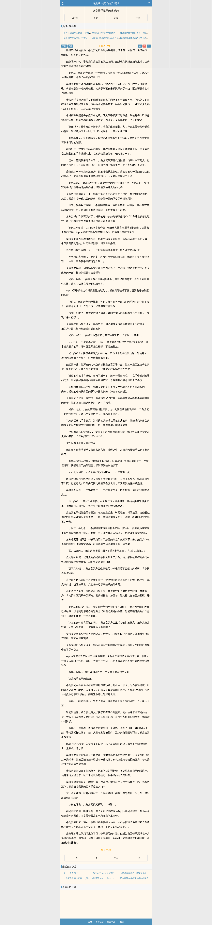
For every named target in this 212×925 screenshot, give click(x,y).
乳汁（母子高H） (71, 873)
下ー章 (137, 858)
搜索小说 (111, 921)
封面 (116, 858)
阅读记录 (99, 921)
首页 (90, 921)
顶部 (122, 921)
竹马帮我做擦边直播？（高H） (77, 878)
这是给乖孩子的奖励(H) (106, 3)
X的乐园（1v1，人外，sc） (104, 878)
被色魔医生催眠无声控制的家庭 (134, 878)
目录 (96, 858)
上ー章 (75, 858)
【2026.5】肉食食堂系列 (103, 873)
